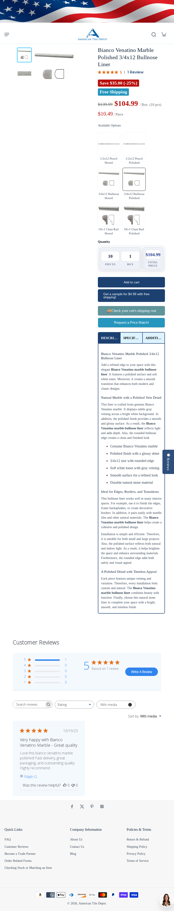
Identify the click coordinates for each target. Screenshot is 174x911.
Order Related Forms (18, 860)
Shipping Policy (137, 846)
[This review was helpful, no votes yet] (64, 785)
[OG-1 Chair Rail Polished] (134, 215)
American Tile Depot (92, 903)
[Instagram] (102, 806)
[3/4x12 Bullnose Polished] (134, 179)
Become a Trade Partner (20, 853)
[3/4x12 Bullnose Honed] (109, 179)
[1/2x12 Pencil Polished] (134, 144)
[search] (154, 34)
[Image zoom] (54, 67)
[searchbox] (28, 704)
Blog (73, 853)
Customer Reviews (16, 846)
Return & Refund (138, 839)
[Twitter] (82, 806)
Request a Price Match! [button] (131, 322)
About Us (76, 839)
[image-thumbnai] (24, 55)
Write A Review (141, 672)
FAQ (8, 839)
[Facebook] (72, 806)
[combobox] (74, 705)
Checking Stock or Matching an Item (28, 868)
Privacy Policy (136, 853)
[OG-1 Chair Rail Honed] (109, 215)
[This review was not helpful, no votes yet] (73, 785)
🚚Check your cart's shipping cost (131, 311)
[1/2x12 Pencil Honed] (109, 144)
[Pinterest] (92, 806)
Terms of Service (138, 860)
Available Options (109, 125)
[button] (131, 282)
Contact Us (77, 846)
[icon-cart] (164, 34)
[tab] (109, 338)
